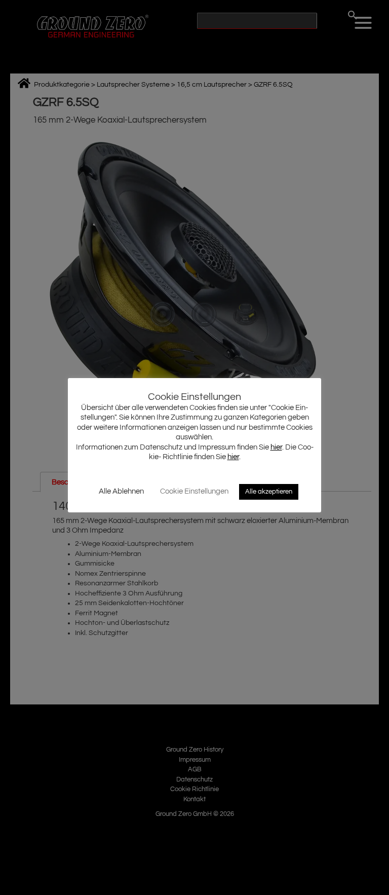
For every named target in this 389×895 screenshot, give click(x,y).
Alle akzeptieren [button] (268, 491)
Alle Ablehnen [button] (121, 491)
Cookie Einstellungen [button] (194, 491)
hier (276, 447)
